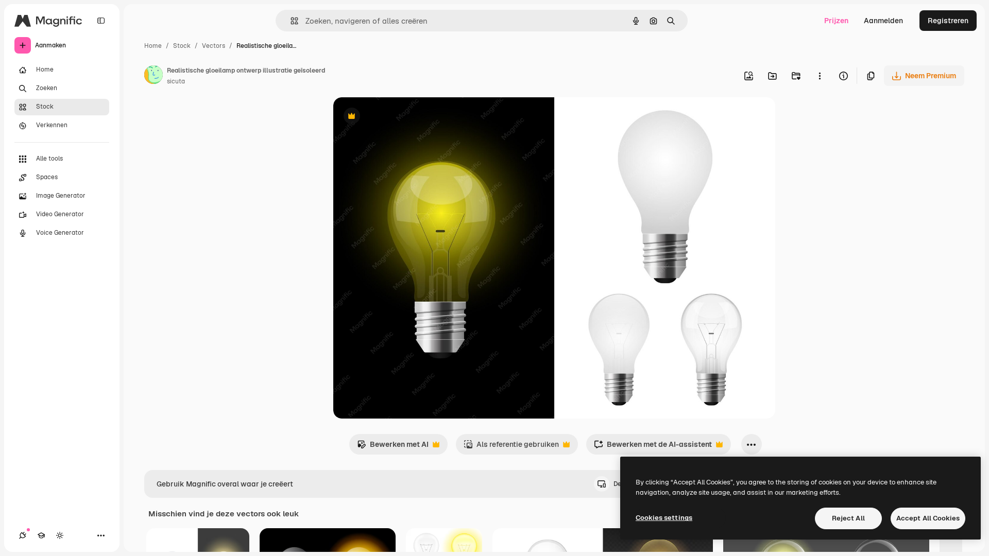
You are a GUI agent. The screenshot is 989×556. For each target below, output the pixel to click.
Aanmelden (883, 20)
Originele (401, 117)
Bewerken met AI (393, 447)
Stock (182, 46)
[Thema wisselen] (60, 535)
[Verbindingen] (22, 535)
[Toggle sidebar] (101, 20)
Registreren (948, 20)
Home (153, 46)
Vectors (213, 46)
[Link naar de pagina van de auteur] (153, 76)
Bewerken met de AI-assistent (653, 447)
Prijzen (836, 20)
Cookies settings (664, 517)
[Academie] (41, 535)
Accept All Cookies (928, 518)
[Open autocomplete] (290, 21)
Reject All (848, 518)
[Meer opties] (819, 75)
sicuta (176, 81)
